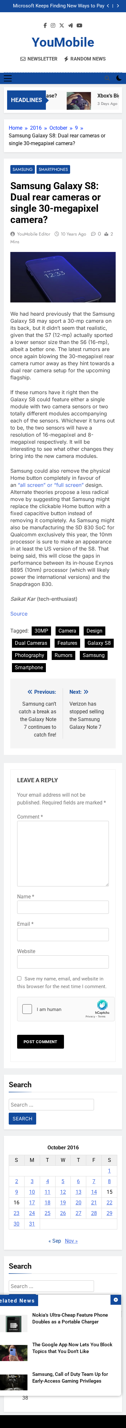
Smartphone (29, 667)
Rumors (63, 655)
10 (32, 1192)
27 (78, 1213)
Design (94, 631)
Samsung (23, 169)
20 (78, 1203)
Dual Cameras (31, 643)
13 (78, 1192)
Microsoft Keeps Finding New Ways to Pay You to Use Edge (58, 3)
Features (67, 643)
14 (94, 1192)
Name (25, 897)
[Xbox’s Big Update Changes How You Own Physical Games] (76, 104)
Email (25, 924)
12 (63, 1192)
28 (94, 1213)
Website (26, 951)
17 (32, 1203)
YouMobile (63, 42)
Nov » (71, 1241)
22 (109, 1203)
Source (18, 613)
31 (32, 1224)
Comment (30, 817)
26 (63, 1213)
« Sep (54, 1241)
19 (63, 1203)
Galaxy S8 (99, 643)
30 (16, 1224)
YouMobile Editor (33, 234)
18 (47, 1203)
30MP (41, 631)
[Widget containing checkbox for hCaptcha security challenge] (63, 1009)
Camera (67, 631)
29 (109, 1213)
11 (47, 1192)
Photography (29, 655)
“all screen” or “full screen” (51, 485)
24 (32, 1213)
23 (16, 1213)
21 (94, 1203)
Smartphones (53, 169)
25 (47, 1213)
